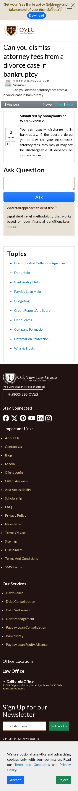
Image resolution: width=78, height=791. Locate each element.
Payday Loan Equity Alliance (26, 644)
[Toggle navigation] (69, 7)
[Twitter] (14, 418)
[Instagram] (48, 418)
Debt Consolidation (20, 601)
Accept (15, 780)
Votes (69, 104)
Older (59, 104)
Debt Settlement (18, 610)
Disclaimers (14, 550)
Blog (8, 455)
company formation (29, 329)
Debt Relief (14, 593)
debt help (22, 272)
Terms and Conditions (21, 558)
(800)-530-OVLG (24, 394)
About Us (12, 438)
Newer (48, 104)
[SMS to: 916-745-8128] (59, 7)
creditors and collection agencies (39, 263)
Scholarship (13, 498)
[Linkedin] (40, 418)
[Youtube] (31, 418)
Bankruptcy (14, 636)
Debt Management (20, 619)
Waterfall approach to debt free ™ (32, 208)
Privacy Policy (15, 515)
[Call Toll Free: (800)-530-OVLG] (52, 7)
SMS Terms (13, 567)
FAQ (8, 507)
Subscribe (59, 726)
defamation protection (31, 339)
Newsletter (13, 524)
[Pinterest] (23, 418)
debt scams (23, 320)
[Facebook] (6, 418)
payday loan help (27, 291)
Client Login (14, 472)
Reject (63, 780)
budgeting (22, 301)
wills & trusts (24, 348)
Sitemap (11, 541)
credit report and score (32, 310)
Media (10, 464)
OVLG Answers (16, 481)
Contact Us (13, 446)
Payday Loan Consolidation (26, 627)
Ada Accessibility (18, 489)
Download (36, 15)
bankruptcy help (27, 282)
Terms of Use (15, 532)
